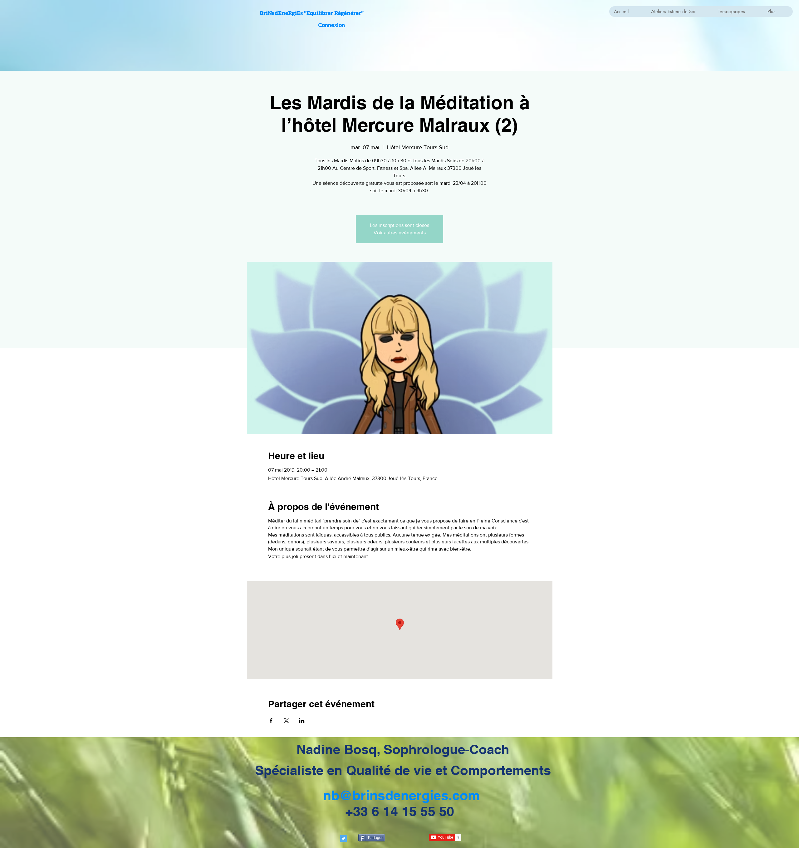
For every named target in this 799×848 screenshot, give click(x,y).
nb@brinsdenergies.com (401, 795)
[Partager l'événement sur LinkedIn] (302, 720)
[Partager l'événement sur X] (286, 720)
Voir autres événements (400, 232)
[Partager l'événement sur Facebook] (271, 720)
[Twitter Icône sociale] (343, 838)
